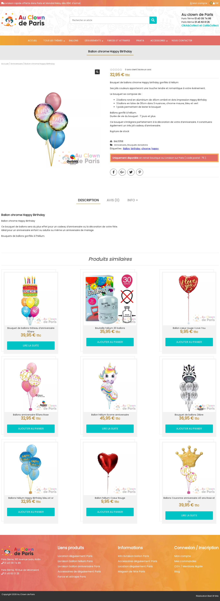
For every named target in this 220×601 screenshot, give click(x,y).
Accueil (32, 40)
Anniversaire (16, 63)
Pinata (140, 40)
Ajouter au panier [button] (110, 342)
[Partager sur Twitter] (130, 172)
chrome (145, 148)
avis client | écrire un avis (138, 69)
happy (155, 148)
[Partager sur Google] (122, 172)
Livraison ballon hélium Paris (75, 561)
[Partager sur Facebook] (113, 172)
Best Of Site (213, 596)
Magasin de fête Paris (131, 571)
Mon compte (182, 556)
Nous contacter (182, 40)
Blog (177, 571)
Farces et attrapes (118, 40)
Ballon (126, 148)
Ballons (73, 40)
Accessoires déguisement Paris (137, 561)
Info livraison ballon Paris (133, 556)
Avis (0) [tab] (113, 200)
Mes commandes (185, 561)
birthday (135, 148)
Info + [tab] (132, 200)
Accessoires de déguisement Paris (79, 571)
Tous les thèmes (52, 40)
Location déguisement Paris (75, 556)
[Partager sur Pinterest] (139, 172)
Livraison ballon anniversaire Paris (79, 566)
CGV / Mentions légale (188, 566)
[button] (97, 71)
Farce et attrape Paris (72, 576)
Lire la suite (31, 345)
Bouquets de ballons (137, 145)
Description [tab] (88, 200)
